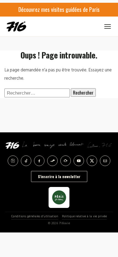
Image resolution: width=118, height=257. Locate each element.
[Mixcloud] (65, 161)
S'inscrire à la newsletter (59, 176)
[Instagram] (13, 161)
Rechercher (83, 92)
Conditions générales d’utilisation (34, 216)
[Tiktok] (26, 161)
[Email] (105, 161)
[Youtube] (79, 161)
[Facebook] (39, 161)
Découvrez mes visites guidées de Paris (59, 9)
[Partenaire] (59, 197)
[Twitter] (92, 161)
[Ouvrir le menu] (107, 26)
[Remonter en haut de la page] (108, 225)
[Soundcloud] (52, 161)
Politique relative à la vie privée (84, 216)
